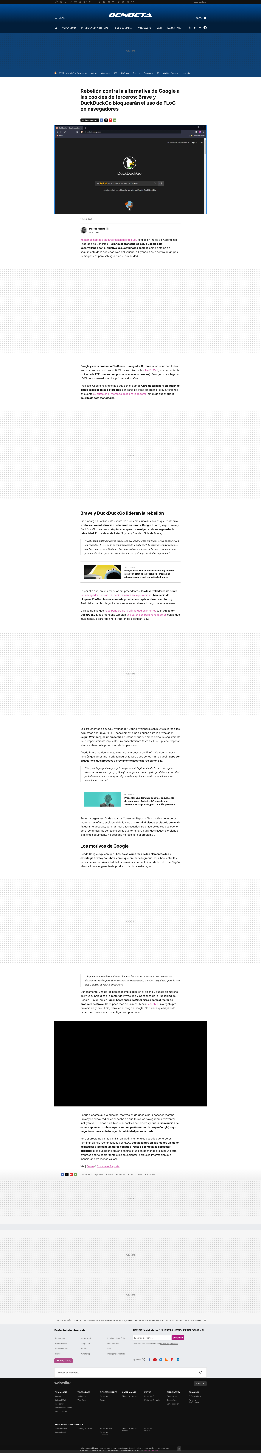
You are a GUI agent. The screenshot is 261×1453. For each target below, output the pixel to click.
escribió (153, 1004)
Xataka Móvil (60, 1400)
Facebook (200, 27)
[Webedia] (62, 1382)
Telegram (205, 27)
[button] (98, 228)
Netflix (58, 1354)
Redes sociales (61, 1348)
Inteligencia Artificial (116, 1354)
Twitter (190, 27)
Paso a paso (60, 1338)
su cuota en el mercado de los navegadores (120, 393)
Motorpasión (149, 1396)
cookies (121, 1174)
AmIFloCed (151, 370)
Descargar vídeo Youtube (130, 1320)
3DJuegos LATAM (85, 1428)
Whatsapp (105, 73)
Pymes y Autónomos (194, 1401)
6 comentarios (91, 120)
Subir (198, 1383)
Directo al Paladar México (129, 1429)
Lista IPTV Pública (176, 1320)
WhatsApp (86, 1354)
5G (158, 73)
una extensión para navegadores (147, 614)
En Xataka (131, 567)
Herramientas (61, 1343)
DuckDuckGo (136, 1174)
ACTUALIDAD (69, 27)
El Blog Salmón (195, 1396)
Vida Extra (81, 1400)
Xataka (58, 1396)
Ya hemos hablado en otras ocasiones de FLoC (109, 239)
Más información (151, 1450)
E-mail (114, 120)
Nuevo (198, 18)
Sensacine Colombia (104, 1433)
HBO (115, 73)
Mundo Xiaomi (61, 1411)
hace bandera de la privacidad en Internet (130, 610)
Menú (62, 18)
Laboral (84, 1348)
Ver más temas (63, 1361)
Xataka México (61, 1428)
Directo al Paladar (129, 1396)
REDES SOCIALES (123, 27)
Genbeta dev (113, 1343)
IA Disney (91, 1320)
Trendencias (172, 1396)
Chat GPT (78, 1320)
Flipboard (195, 27)
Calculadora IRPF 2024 (155, 1320)
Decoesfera (171, 1400)
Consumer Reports (108, 1166)
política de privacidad (169, 1344)
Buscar (201, 1372)
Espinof (103, 1400)
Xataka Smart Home (63, 1408)
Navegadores (97, 1174)
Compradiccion (173, 1404)
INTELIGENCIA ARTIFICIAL (94, 27)
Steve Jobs (82, 73)
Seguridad (86, 1343)
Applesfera (59, 1404)
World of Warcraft (170, 73)
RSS (166, 1359)
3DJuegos (81, 1396)
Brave (90, 1166)
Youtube (155, 1359)
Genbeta (130, 15)
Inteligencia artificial (116, 1338)
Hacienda (186, 73)
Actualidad (86, 1338)
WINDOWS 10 (144, 27)
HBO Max (125, 73)
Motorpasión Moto (152, 1400)
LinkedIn (178, 1359)
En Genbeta (129, 795)
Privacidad (151, 1174)
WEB (159, 27)
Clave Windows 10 (107, 1320)
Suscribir (178, 1338)
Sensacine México (107, 1428)
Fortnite (136, 73)
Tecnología (148, 73)
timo (109, 1348)
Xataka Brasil (60, 1432)
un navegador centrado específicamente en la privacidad (116, 595)
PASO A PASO (174, 27)
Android (94, 73)
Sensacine (104, 1396)
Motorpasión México (149, 1429)
